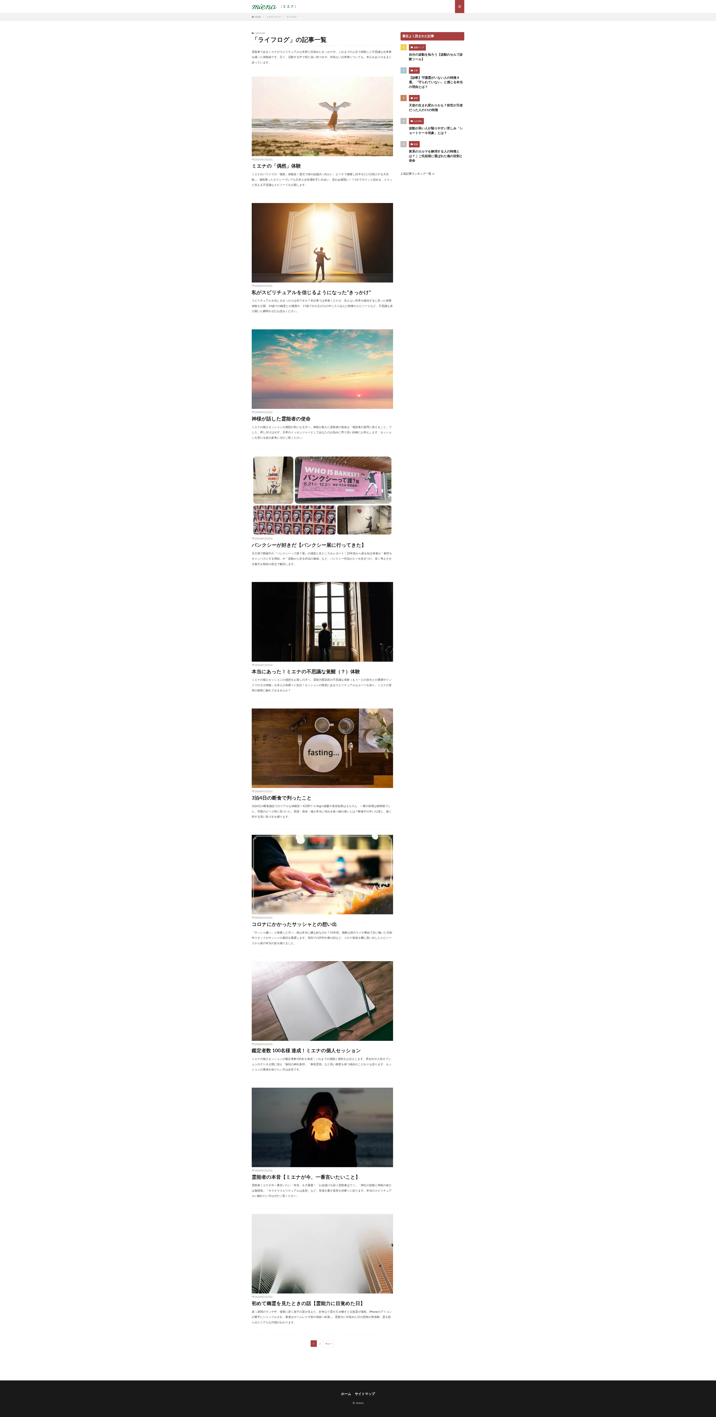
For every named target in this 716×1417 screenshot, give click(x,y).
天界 (416, 71)
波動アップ (419, 47)
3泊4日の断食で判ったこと (282, 798)
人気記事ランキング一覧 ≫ (418, 173)
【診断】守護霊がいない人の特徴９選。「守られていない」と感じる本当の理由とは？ (436, 82)
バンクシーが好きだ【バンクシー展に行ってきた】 (309, 545)
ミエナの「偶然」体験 (276, 166)
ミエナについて (273, 17)
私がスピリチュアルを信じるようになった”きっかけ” (311, 292)
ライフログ (291, 17)
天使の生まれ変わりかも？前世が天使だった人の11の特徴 (436, 108)
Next (327, 1343)
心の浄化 (418, 121)
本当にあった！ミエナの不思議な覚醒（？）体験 (306, 671)
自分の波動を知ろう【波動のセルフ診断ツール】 (436, 57)
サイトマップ (365, 1394)
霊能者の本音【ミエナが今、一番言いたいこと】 (306, 1177)
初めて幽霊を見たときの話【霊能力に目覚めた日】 (308, 1303)
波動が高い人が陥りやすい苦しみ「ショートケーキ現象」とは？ (436, 131)
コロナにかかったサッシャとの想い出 (294, 924)
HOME (258, 17)
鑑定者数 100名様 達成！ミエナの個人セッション (306, 1050)
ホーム (346, 1394)
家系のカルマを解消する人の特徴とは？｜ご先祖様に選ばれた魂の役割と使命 (436, 156)
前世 (416, 98)
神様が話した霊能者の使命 (281, 418)
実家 (416, 144)
